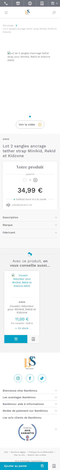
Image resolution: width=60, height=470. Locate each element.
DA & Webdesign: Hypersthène (28, 461)
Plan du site (19, 455)
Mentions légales (18, 452)
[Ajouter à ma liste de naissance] (54, 466)
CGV (6, 452)
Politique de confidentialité (41, 452)
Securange (30, 12)
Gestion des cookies (37, 455)
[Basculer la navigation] (6, 12)
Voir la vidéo (27, 124)
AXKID (6, 139)
